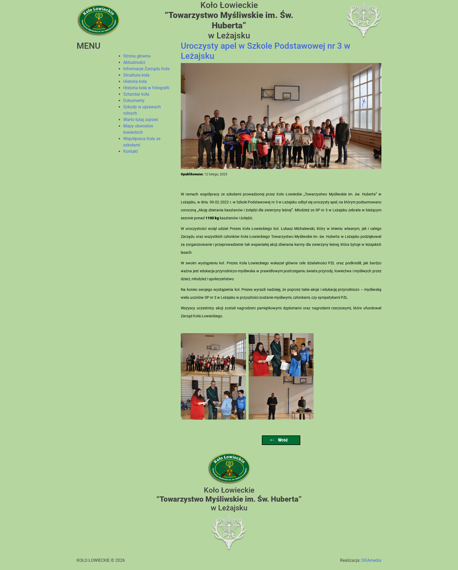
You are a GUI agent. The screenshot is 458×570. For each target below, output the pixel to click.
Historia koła (135, 81)
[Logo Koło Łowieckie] (98, 20)
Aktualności (134, 62)
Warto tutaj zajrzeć (140, 119)
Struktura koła (136, 75)
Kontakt (130, 151)
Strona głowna (137, 56)
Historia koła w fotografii (146, 87)
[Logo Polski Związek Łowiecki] (363, 20)
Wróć (282, 440)
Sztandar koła (136, 94)
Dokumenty (134, 100)
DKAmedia (371, 560)
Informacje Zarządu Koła (146, 68)
